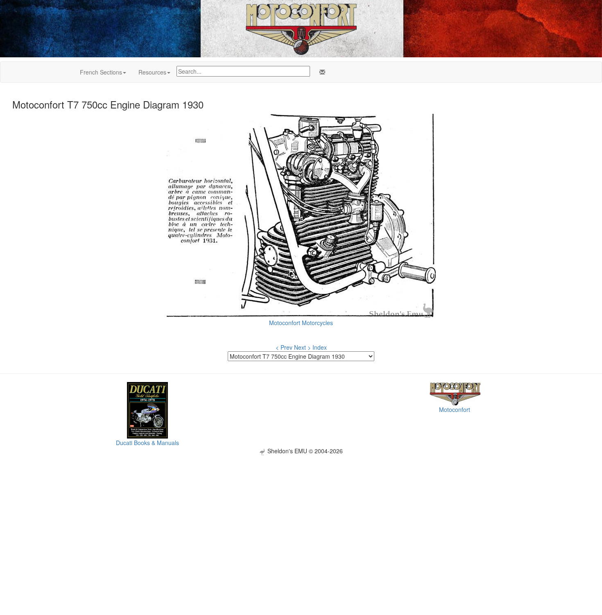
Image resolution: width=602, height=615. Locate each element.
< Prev (284, 347)
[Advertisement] (301, 512)
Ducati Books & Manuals (147, 443)
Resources (152, 72)
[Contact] (320, 72)
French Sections (101, 72)
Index (319, 347)
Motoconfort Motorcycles (301, 323)
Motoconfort (454, 409)
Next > (302, 347)
